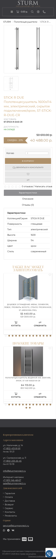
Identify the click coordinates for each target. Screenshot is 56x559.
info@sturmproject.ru (14, 471)
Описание (27, 198)
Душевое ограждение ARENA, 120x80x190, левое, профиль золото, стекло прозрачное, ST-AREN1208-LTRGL (28, 307)
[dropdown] (11, 11)
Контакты (10, 512)
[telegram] (8, 530)
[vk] (13, 530)
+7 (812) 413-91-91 (11, 448)
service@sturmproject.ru (16, 525)
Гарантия (10, 493)
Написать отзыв (43, 186)
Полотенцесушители (25, 22)
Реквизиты (11, 515)
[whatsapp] (4, 530)
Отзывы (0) (28, 205)
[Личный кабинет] (38, 11)
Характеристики (28, 192)
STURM (7, 22)
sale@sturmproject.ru (14, 483)
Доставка (10, 501)
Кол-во (10, 152)
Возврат (9, 504)
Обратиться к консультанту (29, 167)
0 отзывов (27, 186)
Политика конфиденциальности (41, 556)
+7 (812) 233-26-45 (12, 461)
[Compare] (28, 180)
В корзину (28, 161)
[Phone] (44, 11)
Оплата (9, 497)
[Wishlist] (28, 174)
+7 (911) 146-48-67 (12, 480)
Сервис (9, 508)
